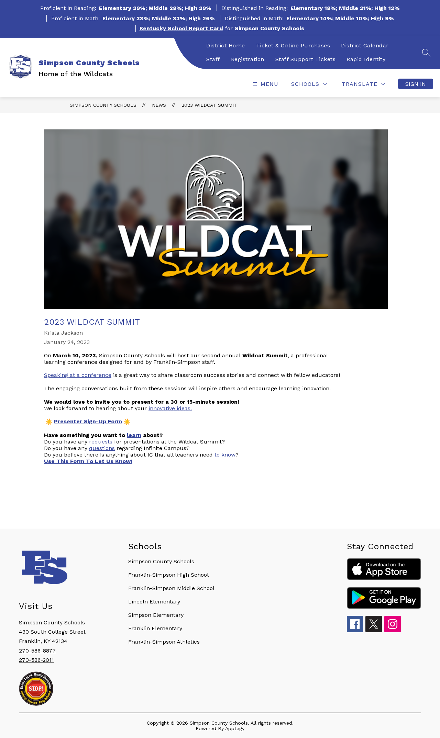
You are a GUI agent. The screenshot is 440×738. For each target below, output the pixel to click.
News (159, 105)
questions (102, 448)
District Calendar (365, 45)
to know (224, 454)
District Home (225, 45)
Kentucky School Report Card (181, 28)
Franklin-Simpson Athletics (164, 641)
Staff (213, 59)
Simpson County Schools (103, 105)
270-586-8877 (37, 650)
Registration (247, 59)
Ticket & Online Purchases (293, 45)
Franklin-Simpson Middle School (171, 588)
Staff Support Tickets (305, 59)
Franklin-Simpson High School (168, 575)
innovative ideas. (170, 408)
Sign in (415, 84)
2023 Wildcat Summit (209, 105)
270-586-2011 (36, 660)
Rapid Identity (365, 59)
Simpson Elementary (156, 615)
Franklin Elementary (155, 628)
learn (134, 435)
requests (100, 441)
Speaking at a (77, 375)
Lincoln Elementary (154, 601)
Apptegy (234, 728)
